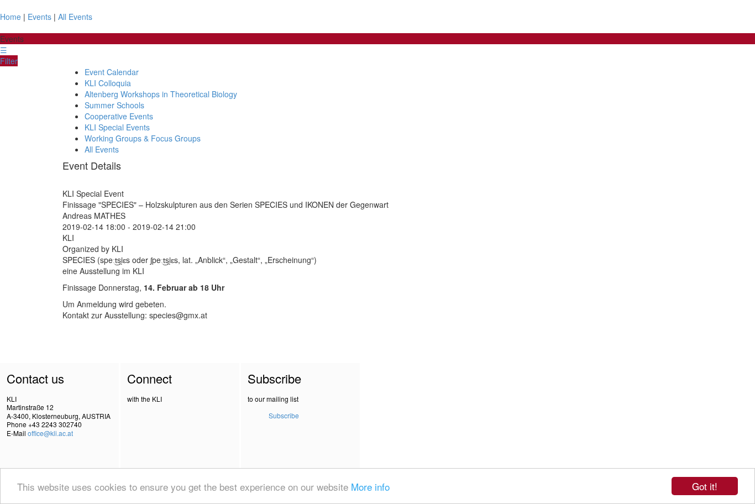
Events (39, 16)
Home (10, 16)
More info (370, 487)
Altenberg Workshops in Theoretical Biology (161, 93)
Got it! (704, 486)
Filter (9, 60)
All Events (75, 16)
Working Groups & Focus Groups (143, 138)
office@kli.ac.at (50, 433)
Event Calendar (112, 71)
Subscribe (284, 415)
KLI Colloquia (108, 82)
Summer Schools (114, 105)
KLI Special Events (117, 127)
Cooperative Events (119, 116)
